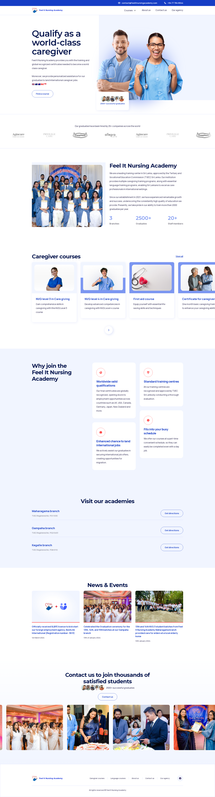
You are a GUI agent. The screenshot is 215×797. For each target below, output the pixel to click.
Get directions (172, 513)
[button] (130, 10)
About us (146, 10)
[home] (47, 10)
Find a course (42, 93)
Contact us (161, 10)
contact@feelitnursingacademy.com (139, 3)
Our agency (177, 10)
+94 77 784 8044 (175, 3)
